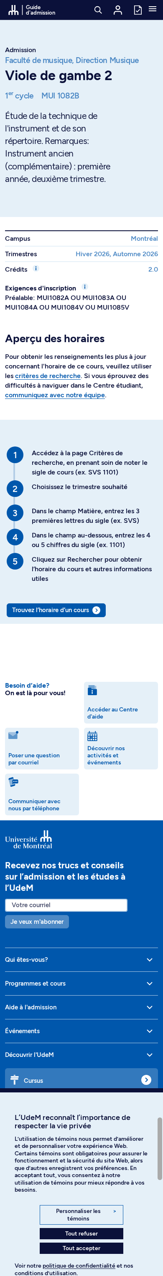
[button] (152, 9)
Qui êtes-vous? (26, 959)
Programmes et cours (35, 983)
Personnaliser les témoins (86, 1215)
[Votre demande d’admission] (137, 9)
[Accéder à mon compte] (117, 10)
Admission (20, 50)
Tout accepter (81, 1248)
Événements (22, 1031)
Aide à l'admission (30, 1007)
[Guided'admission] (81, 839)
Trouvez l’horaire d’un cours (50, 610)
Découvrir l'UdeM (29, 1055)
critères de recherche (48, 376)
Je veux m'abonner (37, 921)
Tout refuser (81, 1233)
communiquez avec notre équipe (55, 395)
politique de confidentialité (79, 1265)
